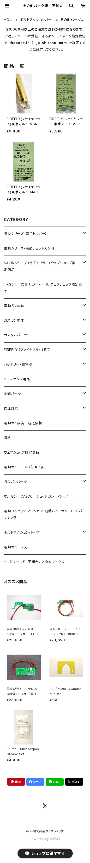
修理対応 (11, 408)
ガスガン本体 (14, 320)
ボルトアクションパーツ (36, 20)
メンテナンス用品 (17, 379)
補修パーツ (12, 394)
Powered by (40, 839)
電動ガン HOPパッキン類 (24, 467)
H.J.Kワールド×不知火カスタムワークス (34, 562)
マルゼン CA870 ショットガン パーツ (38, 496)
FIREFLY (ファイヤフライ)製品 (27, 350)
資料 (7, 438)
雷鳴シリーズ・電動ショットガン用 (29, 248)
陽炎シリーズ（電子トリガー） (25, 233)
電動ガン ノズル (17, 547)
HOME (8, 20)
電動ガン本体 (14, 306)
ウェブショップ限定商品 (21, 452)
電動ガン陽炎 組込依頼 (23, 423)
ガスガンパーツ (15, 482)
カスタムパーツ (15, 335)
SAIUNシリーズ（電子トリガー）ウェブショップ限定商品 (40, 266)
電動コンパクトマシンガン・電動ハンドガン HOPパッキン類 (43, 514)
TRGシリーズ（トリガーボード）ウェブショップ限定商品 (43, 287)
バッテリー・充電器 (18, 364)
